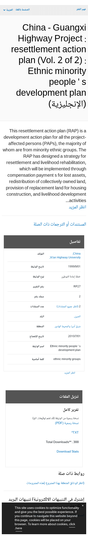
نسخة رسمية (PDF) (67, 423)
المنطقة (40, 327)
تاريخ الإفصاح (37, 336)
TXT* (75, 433)
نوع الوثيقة (38, 277)
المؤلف (40, 254)
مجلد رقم (39, 297)
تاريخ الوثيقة (37, 267)
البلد (42, 317)
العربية (9, 10)
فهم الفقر (81, 9)
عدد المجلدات (37, 307)
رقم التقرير (38, 287)
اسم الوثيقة (38, 346)
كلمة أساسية (38, 359)
